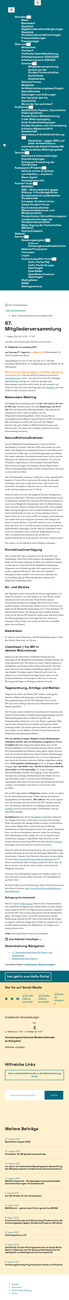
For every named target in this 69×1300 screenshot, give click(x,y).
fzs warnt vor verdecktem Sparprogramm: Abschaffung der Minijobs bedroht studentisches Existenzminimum (33, 1167)
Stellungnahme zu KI (15, 1235)
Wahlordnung (26, 903)
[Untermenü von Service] (26, 237)
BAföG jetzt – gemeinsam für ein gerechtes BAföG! (31, 1208)
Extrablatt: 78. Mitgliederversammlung (25, 1154)
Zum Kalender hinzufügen (24, 939)
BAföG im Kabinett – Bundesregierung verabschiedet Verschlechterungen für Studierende (32, 1182)
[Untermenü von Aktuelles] (28, 17)
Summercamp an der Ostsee (25, 958)
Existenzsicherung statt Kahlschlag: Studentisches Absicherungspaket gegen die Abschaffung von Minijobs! (34, 1221)
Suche (54, 1095)
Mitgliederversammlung (46, 964)
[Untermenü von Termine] (27, 153)
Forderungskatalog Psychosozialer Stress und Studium (34, 1265)
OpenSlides (36, 817)
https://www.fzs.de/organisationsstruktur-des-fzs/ (35, 859)
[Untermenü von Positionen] (30, 107)
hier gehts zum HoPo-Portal (28, 976)
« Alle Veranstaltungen (15, 310)
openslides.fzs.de (12, 378)
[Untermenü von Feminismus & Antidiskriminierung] (23, 137)
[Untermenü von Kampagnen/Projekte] (44, 168)
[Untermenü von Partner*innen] (35, 183)
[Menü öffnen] (37, 2)
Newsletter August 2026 (17, 1142)
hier (52, 425)
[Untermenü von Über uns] (28, 44)
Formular (50, 387)
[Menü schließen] (11, 10)
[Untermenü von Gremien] (34, 63)
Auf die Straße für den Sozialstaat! (23, 1196)
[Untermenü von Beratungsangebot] (48, 240)
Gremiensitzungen (30, 964)
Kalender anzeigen (15, 1047)
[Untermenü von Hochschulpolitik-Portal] (54, 259)
